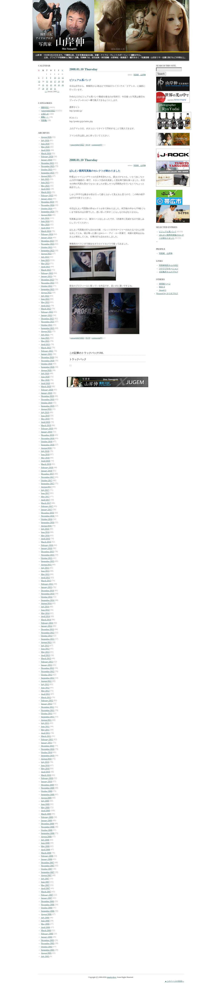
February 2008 (47, 856)
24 (55, 85)
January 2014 (46, 626)
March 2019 (46, 425)
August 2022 (46, 293)
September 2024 (47, 212)
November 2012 (47, 671)
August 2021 (46, 331)
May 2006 (45, 924)
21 (43, 85)
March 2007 (46, 892)
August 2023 (46, 254)
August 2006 (46, 914)
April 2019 (45, 422)
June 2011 (45, 726)
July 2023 (45, 257)
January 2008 (46, 859)
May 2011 (45, 730)
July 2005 (45, 956)
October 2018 (46, 441)
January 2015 (46, 587)
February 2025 (47, 195)
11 (59, 78)
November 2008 (47, 827)
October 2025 (46, 169)
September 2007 (47, 872)
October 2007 (46, 869)
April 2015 (45, 578)
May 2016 (45, 535)
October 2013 (46, 636)
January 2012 (46, 704)
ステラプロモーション (168, 268)
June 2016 (45, 532)
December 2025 (47, 163)
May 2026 (45, 147)
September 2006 (47, 911)
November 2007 (47, 866)
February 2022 (47, 312)
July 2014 (45, 607)
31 (55, 89)
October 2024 (46, 208)
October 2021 (46, 325)
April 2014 (45, 616)
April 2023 (45, 267)
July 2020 (45, 373)
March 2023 (46, 270)
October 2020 (46, 364)
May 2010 (45, 768)
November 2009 (47, 788)
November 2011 (47, 710)
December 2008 (47, 824)
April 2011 (45, 733)
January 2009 (46, 820)
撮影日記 (45, 107)
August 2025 (46, 176)
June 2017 (45, 493)
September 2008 (47, 833)
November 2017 (47, 477)
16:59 (88, 338)
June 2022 (45, 299)
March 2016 (46, 542)
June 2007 (45, 882)
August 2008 (46, 837)
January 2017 (46, 509)
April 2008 (45, 849)
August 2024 (46, 215)
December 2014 (47, 590)
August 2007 (46, 875)
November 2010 (47, 749)
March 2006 (46, 930)
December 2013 (47, 629)
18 (59, 81)
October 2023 (46, 247)
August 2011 (46, 720)
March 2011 (46, 736)
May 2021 (45, 341)
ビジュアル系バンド (167, 232)
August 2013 (46, 642)
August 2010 (46, 759)
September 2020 (47, 367)
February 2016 (47, 545)
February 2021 (47, 351)
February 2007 (47, 895)
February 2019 (47, 428)
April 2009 (45, 811)
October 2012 (46, 675)
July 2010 (45, 762)
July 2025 (45, 179)
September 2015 (47, 561)
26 (63, 85)
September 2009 (47, 794)
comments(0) (97, 145)
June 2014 (45, 610)
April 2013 (45, 655)
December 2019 (47, 396)
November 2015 (47, 555)
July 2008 (45, 840)
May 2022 (45, 302)
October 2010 (46, 752)
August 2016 (46, 526)
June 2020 (45, 377)
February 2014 (47, 623)
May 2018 (45, 458)
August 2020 (46, 370)
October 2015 (46, 558)
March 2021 (46, 348)
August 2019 (46, 409)
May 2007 (45, 885)
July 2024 (45, 218)
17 (55, 81)
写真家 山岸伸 (140, 75)
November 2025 (47, 166)
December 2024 (47, 202)
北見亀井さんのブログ (168, 272)
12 (63, 78)
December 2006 (47, 901)
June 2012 (45, 688)
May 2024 (45, 225)
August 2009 (46, 798)
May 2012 (45, 691)
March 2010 (46, 775)
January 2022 (46, 315)
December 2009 (47, 785)
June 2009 (45, 804)
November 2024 (47, 205)
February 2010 (47, 778)
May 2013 (45, 652)
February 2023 (47, 273)
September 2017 (47, 484)
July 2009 (45, 801)
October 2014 (46, 597)
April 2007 (45, 888)
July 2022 (45, 296)
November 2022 (47, 283)
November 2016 (47, 516)
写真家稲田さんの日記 (168, 265)
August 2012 (46, 681)
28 (43, 89)
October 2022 (46, 286)
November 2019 (47, 399)
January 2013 (46, 665)
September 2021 (47, 328)
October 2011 (46, 713)
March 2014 (46, 620)
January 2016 (46, 548)
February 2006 (47, 934)
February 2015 (47, 584)
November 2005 (47, 943)
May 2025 (45, 186)
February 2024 (47, 234)
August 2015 (46, 565)
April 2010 (45, 772)
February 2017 (47, 506)
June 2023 (45, 260)
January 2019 (46, 432)
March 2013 (46, 658)
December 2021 (47, 319)
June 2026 (45, 144)
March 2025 (46, 192)
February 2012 (47, 700)
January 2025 (46, 199)
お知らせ (45, 114)
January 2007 (46, 898)
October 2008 (46, 830)
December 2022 (47, 280)
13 (39, 81)
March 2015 (46, 581)
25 (59, 85)
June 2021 (45, 338)
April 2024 (45, 228)
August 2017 (46, 487)
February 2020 (47, 390)
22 (47, 85)
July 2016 (45, 529)
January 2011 (46, 743)
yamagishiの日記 (48, 111)
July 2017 (45, 490)
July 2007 (45, 879)
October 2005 (46, 947)
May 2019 (45, 419)
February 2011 (47, 739)
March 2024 (46, 231)
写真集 (44, 120)
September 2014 (47, 600)
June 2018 (45, 454)
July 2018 (45, 451)
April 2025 (45, 189)
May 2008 (45, 846)
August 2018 (46, 448)
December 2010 (47, 746)
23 (51, 85)
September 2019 (47, 406)
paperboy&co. (112, 977)
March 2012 (46, 697)
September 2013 (47, 639)
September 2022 (47, 289)
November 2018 (47, 438)
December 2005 (47, 940)
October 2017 (46, 480)
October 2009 (46, 791)
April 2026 (45, 150)
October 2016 (46, 519)
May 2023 (45, 263)
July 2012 (45, 684)
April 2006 (45, 927)
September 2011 (47, 717)
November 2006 (47, 905)
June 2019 (45, 416)
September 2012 (47, 678)
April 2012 (45, 694)
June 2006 (45, 921)
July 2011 (45, 723)
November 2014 (47, 594)
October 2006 (46, 908)
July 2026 (45, 140)
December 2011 (47, 707)
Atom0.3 (162, 290)
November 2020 (47, 361)
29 (47, 89)
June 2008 (45, 843)
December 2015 (47, 552)
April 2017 (45, 500)
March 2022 (46, 309)
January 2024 (46, 237)
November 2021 (47, 322)
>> (58, 91)
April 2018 (45, 461)
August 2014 (46, 603)
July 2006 (45, 918)
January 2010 (46, 781)
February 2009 (47, 817)
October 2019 (46, 403)
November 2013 (47, 633)
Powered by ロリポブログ (167, 293)
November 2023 (47, 244)
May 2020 (45, 380)
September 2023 (47, 250)
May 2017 (45, 496)
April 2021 (45, 344)
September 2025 (47, 173)
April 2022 (45, 306)
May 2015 (45, 574)
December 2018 (47, 435)
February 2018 (47, 467)
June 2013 (45, 649)
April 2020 (45, 383)
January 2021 (46, 354)
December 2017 (47, 474)
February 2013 (47, 662)
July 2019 (45, 412)
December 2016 (47, 513)
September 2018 (47, 445)
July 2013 (45, 646)
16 (51, 81)
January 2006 (46, 937)
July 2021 (45, 335)
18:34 (88, 145)
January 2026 (46, 160)
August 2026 (46, 137)
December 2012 (47, 668)
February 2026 (47, 156)
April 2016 (45, 539)
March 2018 (46, 464)
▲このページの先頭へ (174, 981)
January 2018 (46, 471)
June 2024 (45, 221)
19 (63, 81)
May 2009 (45, 807)
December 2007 (47, 862)
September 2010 (47, 755)
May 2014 (45, 613)
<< (46, 91)
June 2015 (45, 571)
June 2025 (45, 182)
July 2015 (45, 568)
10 (55, 78)
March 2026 (46, 153)
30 (51, 89)
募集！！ (45, 117)
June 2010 (45, 765)
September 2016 (47, 522)
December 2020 (47, 357)
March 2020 (46, 386)
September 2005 (47, 950)
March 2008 (46, 853)
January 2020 (46, 393)
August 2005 (46, 953)
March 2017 (46, 503)
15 (47, 81)
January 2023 (46, 276)
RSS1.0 (162, 287)
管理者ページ (164, 284)
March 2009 (46, 814)
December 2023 (47, 241)
